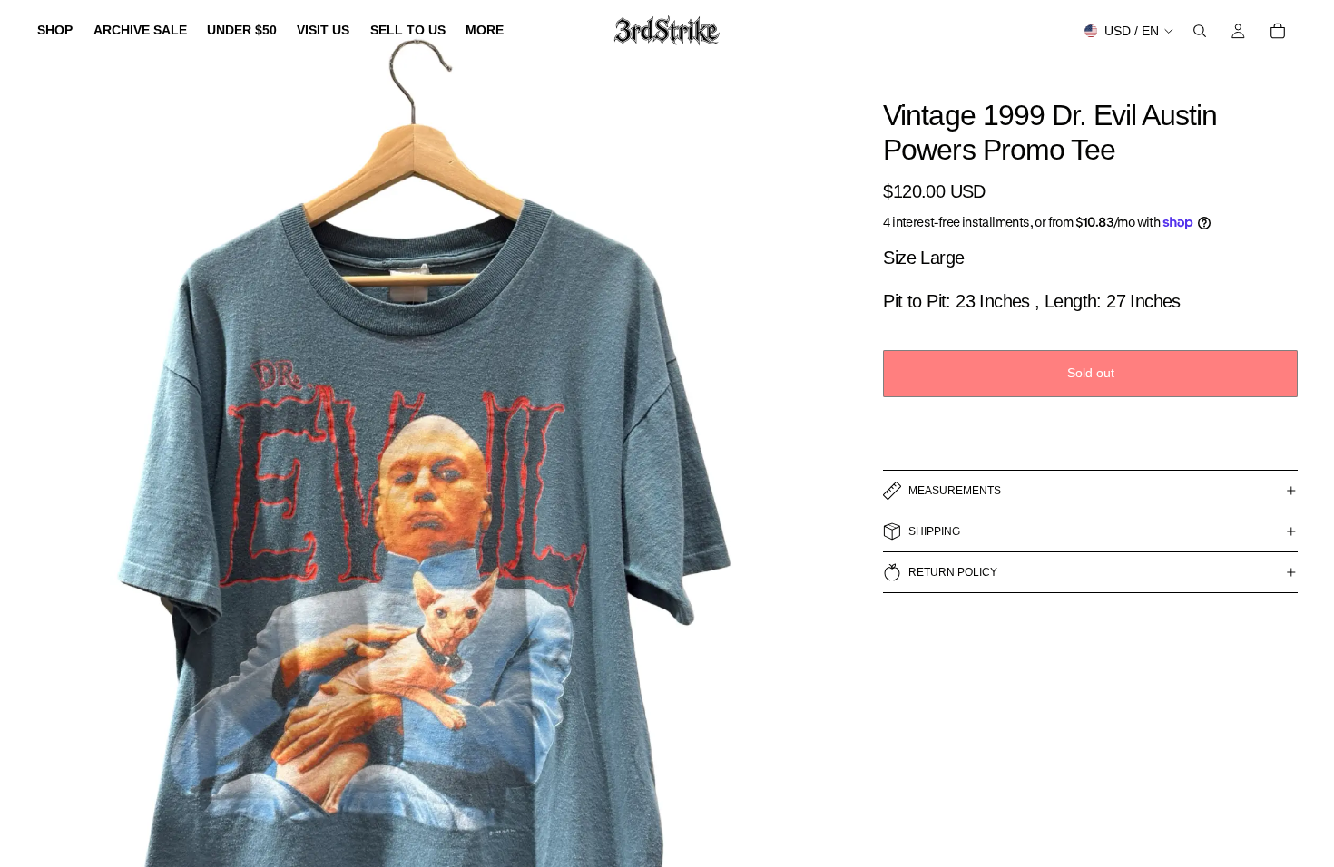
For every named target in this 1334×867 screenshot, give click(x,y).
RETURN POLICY (952, 572)
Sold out (1090, 372)
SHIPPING (934, 531)
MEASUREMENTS (954, 490)
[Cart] (1278, 31)
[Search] (1200, 31)
